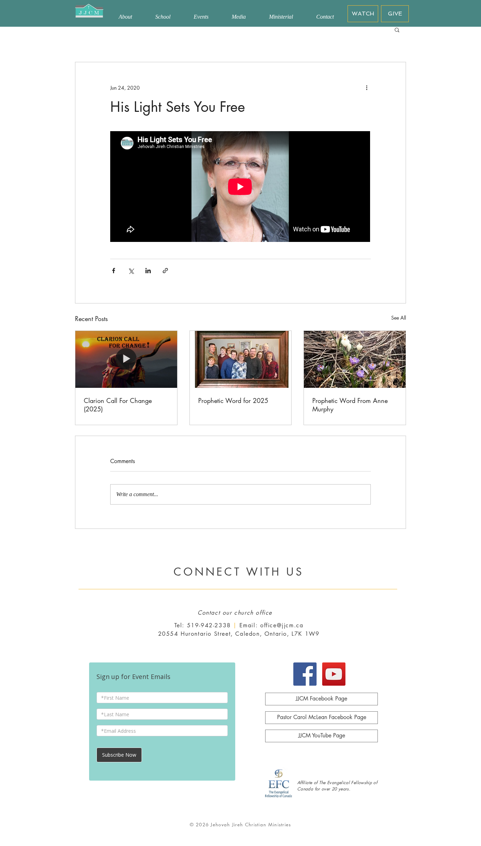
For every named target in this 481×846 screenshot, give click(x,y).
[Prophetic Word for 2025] (241, 359)
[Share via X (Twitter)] (130, 270)
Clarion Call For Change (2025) (118, 404)
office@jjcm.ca (281, 625)
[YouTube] (333, 674)
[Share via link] (165, 270)
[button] (397, 29)
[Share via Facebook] (113, 270)
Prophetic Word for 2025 (233, 400)
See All (398, 317)
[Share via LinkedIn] (148, 270)
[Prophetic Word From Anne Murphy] (355, 359)
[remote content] (240, 187)
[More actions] (366, 87)
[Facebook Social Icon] (305, 674)
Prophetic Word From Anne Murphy (350, 404)
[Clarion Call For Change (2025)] (126, 359)
